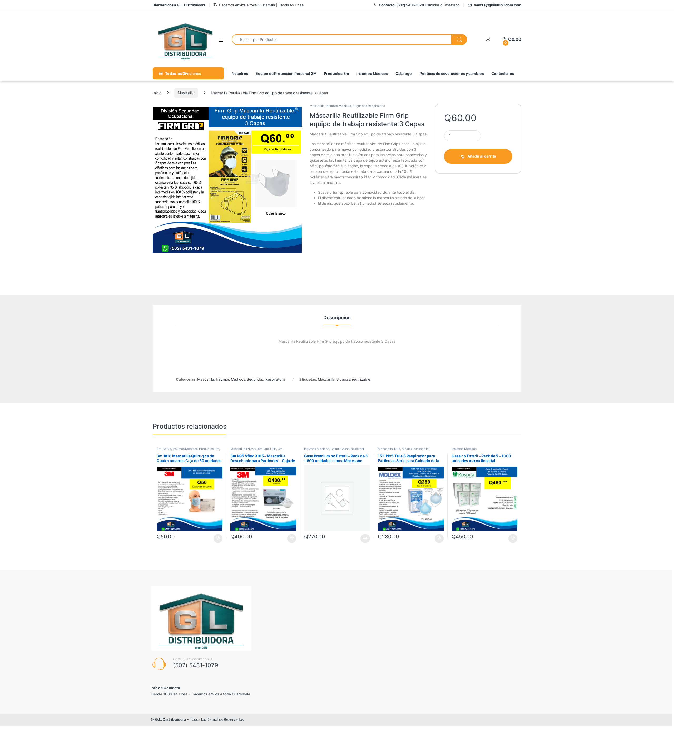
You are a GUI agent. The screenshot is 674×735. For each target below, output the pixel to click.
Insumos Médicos (372, 73)
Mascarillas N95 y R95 (246, 449)
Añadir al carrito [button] (217, 538)
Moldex (407, 449)
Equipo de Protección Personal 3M (286, 73)
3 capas (343, 379)
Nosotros (240, 73)
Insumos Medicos (338, 106)
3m (159, 449)
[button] (297, 109)
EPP (273, 449)
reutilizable (361, 379)
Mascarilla (186, 92)
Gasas (344, 449)
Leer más (365, 538)
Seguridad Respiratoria (369, 106)
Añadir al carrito (481, 156)
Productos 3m (336, 73)
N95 (397, 449)
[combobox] (342, 39)
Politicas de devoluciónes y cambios (451, 73)
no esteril (357, 449)
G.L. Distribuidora (170, 719)
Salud (167, 449)
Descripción (337, 317)
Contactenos (502, 73)
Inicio (157, 92)
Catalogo (403, 73)
